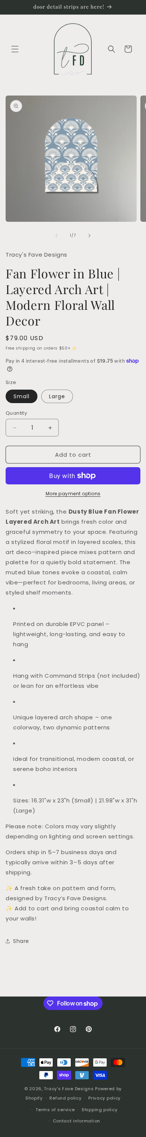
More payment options (73, 493)
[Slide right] (89, 235)
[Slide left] (56, 235)
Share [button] (21, 941)
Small (21, 396)
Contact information (76, 1121)
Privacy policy (104, 1098)
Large (57, 396)
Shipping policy (100, 1110)
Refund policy (65, 1098)
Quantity (16, 413)
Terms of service (55, 1110)
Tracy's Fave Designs (69, 1089)
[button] (15, 49)
